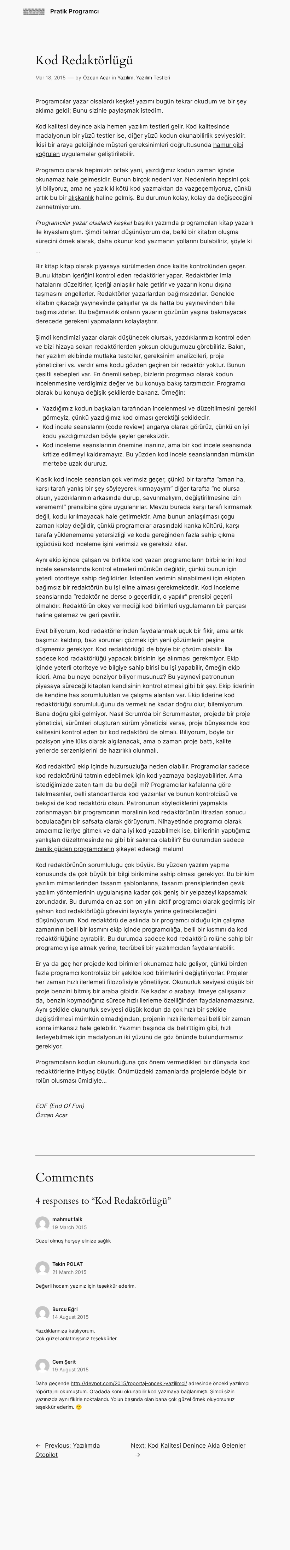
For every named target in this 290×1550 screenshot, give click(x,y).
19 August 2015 (70, 1369)
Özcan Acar (96, 77)
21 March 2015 (69, 1272)
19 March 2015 (69, 1227)
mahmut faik (67, 1219)
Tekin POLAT (67, 1264)
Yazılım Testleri (153, 77)
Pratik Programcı (74, 11)
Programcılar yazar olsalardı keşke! (84, 101)
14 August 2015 (70, 1317)
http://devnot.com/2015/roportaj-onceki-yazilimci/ (129, 1383)
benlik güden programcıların (74, 848)
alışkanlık (81, 197)
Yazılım (125, 77)
